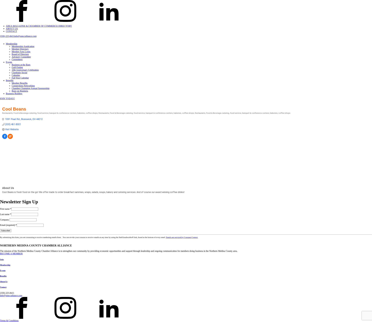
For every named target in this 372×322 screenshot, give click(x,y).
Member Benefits (19, 83)
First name (5, 209)
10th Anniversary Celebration (25, 70)
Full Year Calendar (20, 78)
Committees (17, 59)
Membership (11, 44)
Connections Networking (23, 85)
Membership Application (23, 46)
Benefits (9, 80)
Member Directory (20, 49)
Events (9, 62)
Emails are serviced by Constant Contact (182, 237)
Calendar (16, 75)
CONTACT (11, 31)
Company (5, 219)
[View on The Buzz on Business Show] (10, 138)
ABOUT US (12, 28)
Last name (5, 214)
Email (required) (8, 225)
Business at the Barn (21, 64)
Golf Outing (17, 67)
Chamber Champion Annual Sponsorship (30, 88)
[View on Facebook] (4, 138)
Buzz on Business (20, 91)
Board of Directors (20, 54)
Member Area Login (21, 51)
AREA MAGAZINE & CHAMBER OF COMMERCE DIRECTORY (39, 26)
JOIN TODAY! (7, 98)
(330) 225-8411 (7, 36)
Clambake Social (19, 72)
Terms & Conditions (9, 320)
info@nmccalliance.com (25, 36)
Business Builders (14, 93)
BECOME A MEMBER (11, 253)
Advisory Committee (21, 57)
